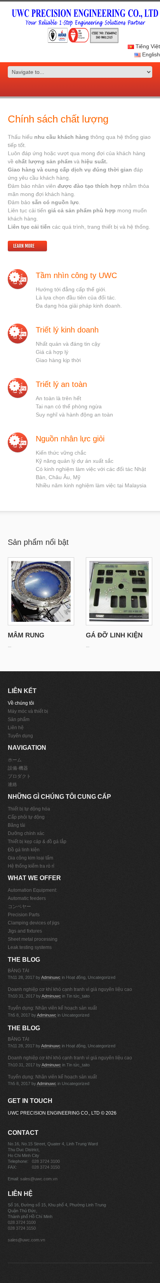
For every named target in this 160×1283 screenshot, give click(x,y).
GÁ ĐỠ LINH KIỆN (114, 635)
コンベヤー (19, 906)
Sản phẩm (19, 719)
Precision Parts (24, 914)
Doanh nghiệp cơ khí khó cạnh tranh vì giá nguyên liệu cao (70, 989)
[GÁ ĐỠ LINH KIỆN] (119, 591)
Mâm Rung (26, 635)
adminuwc (51, 977)
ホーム (15, 760)
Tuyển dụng (20, 736)
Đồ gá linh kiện (24, 849)
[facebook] (80, 88)
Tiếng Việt (147, 46)
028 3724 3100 (46, 1161)
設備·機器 (18, 768)
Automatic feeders (27, 898)
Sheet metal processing (32, 939)
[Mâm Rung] (41, 591)
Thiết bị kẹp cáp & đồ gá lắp (37, 841)
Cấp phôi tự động (26, 817)
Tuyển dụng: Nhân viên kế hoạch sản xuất (52, 1008)
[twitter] (74, 88)
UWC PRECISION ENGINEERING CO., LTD (54, 1113)
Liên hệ (16, 727)
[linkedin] (91, 88)
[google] (69, 88)
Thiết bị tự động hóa (29, 809)
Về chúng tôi (21, 703)
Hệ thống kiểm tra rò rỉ (31, 866)
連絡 (12, 784)
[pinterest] (85, 88)
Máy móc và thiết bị (28, 711)
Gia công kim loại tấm (30, 858)
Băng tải (16, 825)
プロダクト (19, 776)
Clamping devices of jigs (33, 923)
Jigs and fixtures (25, 931)
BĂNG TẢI (18, 970)
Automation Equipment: (32, 890)
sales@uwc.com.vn (38, 1178)
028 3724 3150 (46, 1167)
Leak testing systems (30, 947)
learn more (24, 246)
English (150, 54)
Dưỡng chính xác (26, 833)
